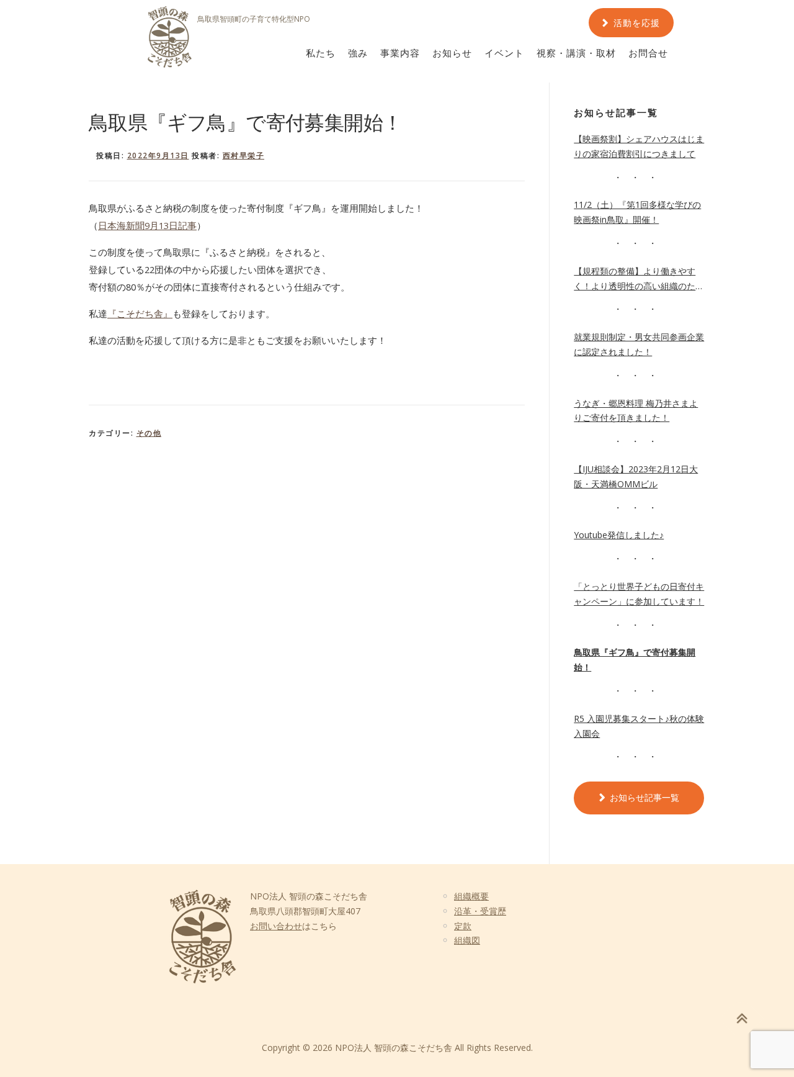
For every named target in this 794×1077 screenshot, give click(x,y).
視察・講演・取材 (576, 53)
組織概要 (471, 896)
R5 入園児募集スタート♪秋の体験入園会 (639, 726)
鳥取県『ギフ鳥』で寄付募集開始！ (634, 659)
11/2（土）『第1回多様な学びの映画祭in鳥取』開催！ (637, 212)
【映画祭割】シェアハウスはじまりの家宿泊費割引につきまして (639, 146)
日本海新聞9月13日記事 (147, 225)
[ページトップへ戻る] (742, 1019)
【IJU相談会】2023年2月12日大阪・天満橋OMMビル (636, 476)
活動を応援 (636, 23)
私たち (321, 53)
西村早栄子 (244, 155)
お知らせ (452, 53)
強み (358, 53)
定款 (462, 926)
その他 (149, 433)
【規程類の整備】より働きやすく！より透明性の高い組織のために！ (639, 279)
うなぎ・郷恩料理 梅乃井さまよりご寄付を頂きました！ (636, 410)
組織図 (467, 940)
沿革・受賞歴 (480, 911)
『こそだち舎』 (139, 313)
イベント (504, 53)
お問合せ (648, 53)
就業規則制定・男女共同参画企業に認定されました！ (639, 344)
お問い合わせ (276, 926)
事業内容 (400, 53)
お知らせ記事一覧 (644, 797)
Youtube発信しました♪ (619, 535)
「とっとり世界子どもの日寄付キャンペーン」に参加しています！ (639, 593)
